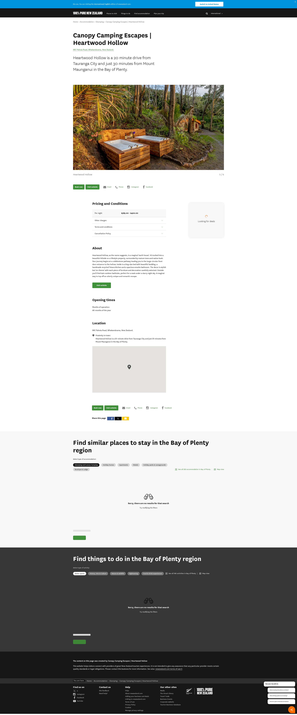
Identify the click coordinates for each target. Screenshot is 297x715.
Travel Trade (164, 696)
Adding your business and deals (137, 696)
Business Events (166, 699)
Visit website (92, 187)
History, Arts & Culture (98, 574)
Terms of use (130, 702)
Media (162, 691)
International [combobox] (216, 13)
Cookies (128, 707)
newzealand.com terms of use (168, 669)
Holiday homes (108, 465)
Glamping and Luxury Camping (86, 465)
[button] (112, 13)
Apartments (123, 465)
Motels (135, 465)
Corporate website (167, 702)
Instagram (80, 694)
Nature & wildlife (118, 574)
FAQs (127, 691)
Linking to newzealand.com (135, 699)
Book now (79, 187)
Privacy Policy (130, 705)
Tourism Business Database (170, 705)
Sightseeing (133, 574)
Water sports (79, 574)
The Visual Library (166, 693)
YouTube (79, 701)
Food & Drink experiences (152, 574)
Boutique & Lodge (81, 469)
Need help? (103, 693)
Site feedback (104, 691)
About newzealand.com (134, 693)
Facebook (80, 698)
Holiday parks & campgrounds (154, 465)
